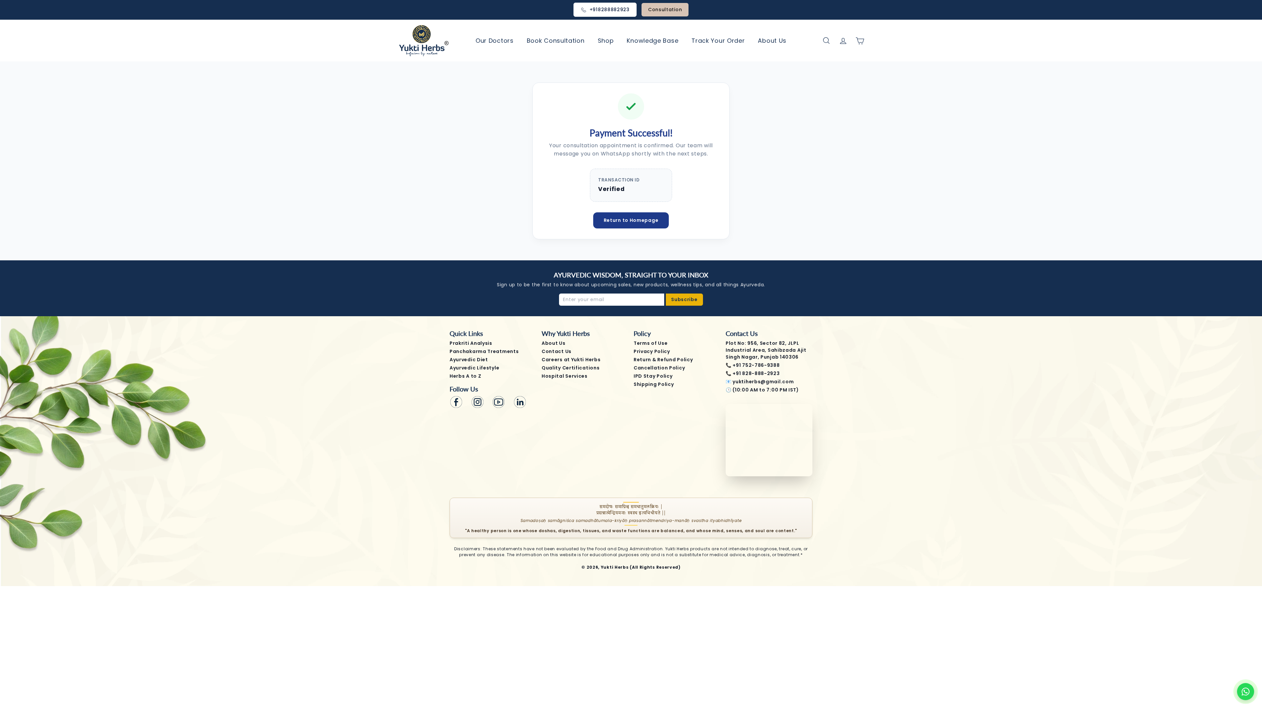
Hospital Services (565, 376)
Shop (606, 40)
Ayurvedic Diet (469, 359)
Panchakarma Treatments (484, 351)
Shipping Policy (654, 384)
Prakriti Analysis (471, 343)
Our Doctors (495, 40)
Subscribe (684, 299)
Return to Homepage (631, 220)
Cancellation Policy (659, 368)
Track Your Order (718, 40)
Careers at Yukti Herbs (571, 359)
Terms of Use (650, 343)
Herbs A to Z (465, 376)
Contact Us (557, 351)
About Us (772, 40)
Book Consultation (556, 40)
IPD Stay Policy (653, 376)
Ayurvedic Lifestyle (474, 368)
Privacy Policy (652, 351)
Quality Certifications (570, 368)
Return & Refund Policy (663, 359)
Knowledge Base (652, 40)
